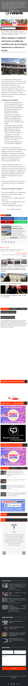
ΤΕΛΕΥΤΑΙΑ (5, 468)
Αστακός (7, 31)
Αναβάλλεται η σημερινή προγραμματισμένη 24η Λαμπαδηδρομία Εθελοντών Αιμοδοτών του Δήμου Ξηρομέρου (13, 269)
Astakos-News (4, 676)
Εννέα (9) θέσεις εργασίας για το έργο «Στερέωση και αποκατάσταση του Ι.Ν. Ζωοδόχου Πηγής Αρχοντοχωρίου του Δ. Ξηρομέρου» (16, 473)
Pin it (9, 222)
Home (2, 31)
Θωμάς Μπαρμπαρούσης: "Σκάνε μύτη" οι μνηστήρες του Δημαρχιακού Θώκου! (17, 640)
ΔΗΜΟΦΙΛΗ (14, 468)
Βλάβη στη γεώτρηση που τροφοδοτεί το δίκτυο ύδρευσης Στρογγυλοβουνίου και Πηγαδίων (16, 487)
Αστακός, (25, 54)
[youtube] (14, 684)
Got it (18, 10)
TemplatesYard (11, 679)
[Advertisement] (14, 304)
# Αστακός (8, 215)
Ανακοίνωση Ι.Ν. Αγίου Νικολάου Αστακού (11, 283)
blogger (5, 308)
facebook (14, 308)
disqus (22, 308)
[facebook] (8, 684)
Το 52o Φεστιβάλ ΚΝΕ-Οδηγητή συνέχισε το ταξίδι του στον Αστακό (13, 296)
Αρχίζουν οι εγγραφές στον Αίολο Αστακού (16, 479)
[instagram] (16, 684)
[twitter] (11, 684)
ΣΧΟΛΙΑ (23, 468)
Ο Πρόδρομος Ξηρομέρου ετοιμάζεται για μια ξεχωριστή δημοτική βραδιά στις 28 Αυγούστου (17, 634)
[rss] (19, 684)
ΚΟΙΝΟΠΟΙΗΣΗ (9, 218)
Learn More (12, 10)
